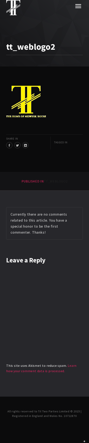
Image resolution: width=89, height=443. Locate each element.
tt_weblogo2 (45, 181)
